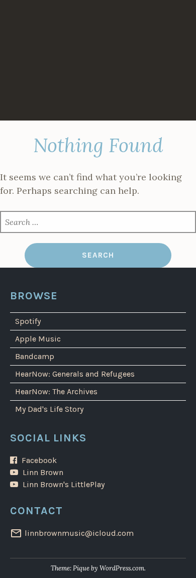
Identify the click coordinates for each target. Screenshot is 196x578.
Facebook (39, 460)
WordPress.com (122, 568)
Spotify (28, 321)
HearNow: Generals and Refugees (75, 374)
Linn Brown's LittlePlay (64, 484)
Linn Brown (43, 472)
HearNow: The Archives (56, 391)
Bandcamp (34, 356)
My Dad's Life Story (49, 409)
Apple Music (38, 338)
